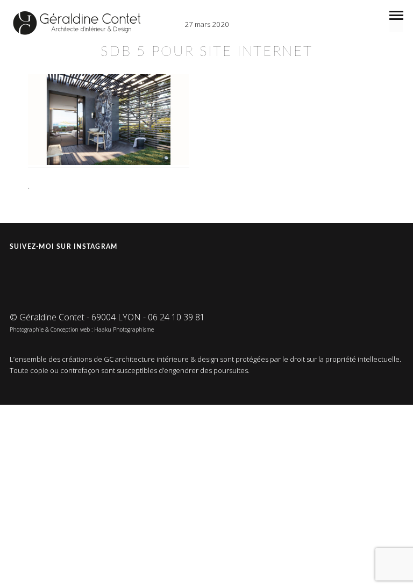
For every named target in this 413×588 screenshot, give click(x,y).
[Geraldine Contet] (77, 23)
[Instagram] (19, 273)
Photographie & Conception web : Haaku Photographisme (82, 329)
